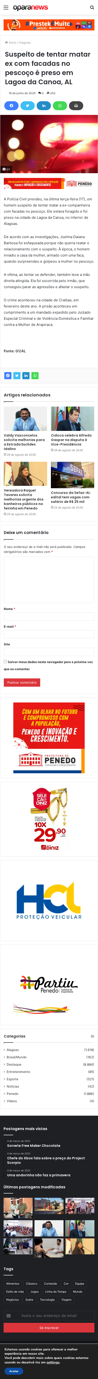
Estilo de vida (15, 1291)
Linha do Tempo (55, 1291)
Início (12, 42)
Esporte (12, 1079)
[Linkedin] (44, 105)
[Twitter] (27, 105)
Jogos (34, 1291)
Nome (9, 609)
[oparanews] (31, 7)
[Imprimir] (76, 105)
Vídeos (12, 1101)
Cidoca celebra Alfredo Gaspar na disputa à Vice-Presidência (71, 440)
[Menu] (6, 9)
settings (53, 1362)
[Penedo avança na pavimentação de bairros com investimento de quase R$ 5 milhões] (49, 1206)
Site (7, 644)
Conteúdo (50, 1283)
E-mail (10, 626)
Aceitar (14, 1371)
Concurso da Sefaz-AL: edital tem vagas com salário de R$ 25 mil (71, 497)
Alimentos (12, 1283)
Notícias (13, 1086)
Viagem (66, 1299)
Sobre (29, 1299)
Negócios (12, 1299)
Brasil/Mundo (17, 1057)
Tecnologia (47, 1299)
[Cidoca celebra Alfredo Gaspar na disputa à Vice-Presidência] (72, 419)
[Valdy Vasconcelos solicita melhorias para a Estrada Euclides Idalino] (25, 419)
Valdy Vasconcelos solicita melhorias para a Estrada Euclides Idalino (24, 442)
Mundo (77, 1291)
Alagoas (25, 42)
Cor (66, 1283)
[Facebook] (11, 105)
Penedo (12, 1094)
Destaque (14, 1064)
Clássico (31, 1283)
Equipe (79, 1283)
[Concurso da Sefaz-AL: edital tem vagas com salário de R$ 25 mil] (72, 475)
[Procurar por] (92, 9)
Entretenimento (18, 1072)
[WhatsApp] (60, 105)
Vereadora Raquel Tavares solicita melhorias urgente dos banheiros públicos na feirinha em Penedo (24, 499)
